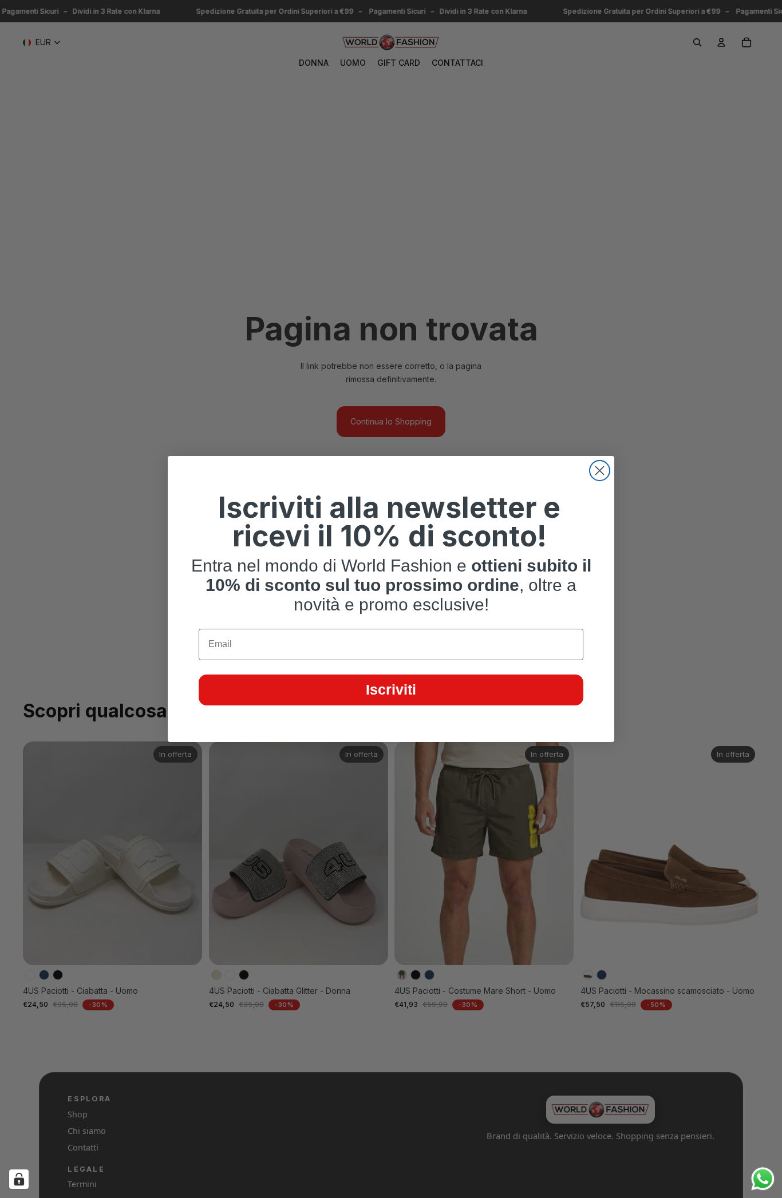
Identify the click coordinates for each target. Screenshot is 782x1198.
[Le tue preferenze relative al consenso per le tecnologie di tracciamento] (19, 1179)
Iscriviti (391, 689)
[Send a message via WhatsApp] (762, 1178)
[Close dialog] (600, 471)
